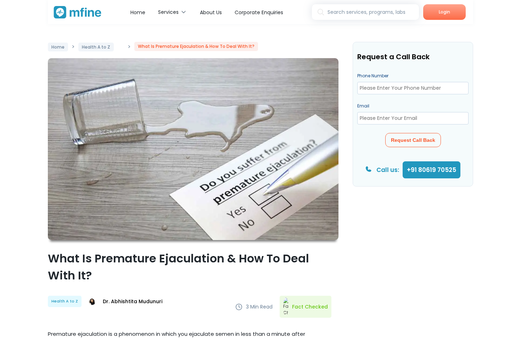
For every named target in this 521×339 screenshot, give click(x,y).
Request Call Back (413, 140)
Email (363, 106)
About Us (211, 12)
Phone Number (372, 76)
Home (137, 12)
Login (444, 12)
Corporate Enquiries (259, 12)
